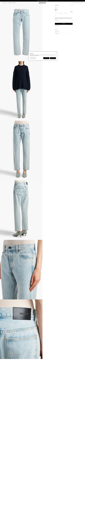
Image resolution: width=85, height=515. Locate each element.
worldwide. (47, 0)
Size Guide (71, 11)
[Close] (56, 53)
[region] (42, 56)
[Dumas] (57, 9)
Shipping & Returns (57, 33)
